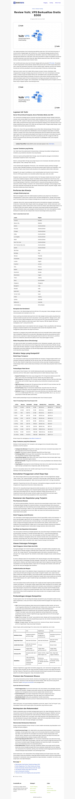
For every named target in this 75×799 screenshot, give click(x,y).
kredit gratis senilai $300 (28, 682)
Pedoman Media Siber (51, 790)
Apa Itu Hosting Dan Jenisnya (22, 771)
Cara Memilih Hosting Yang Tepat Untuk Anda (26, 769)
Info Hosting (32, 790)
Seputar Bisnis (33, 792)
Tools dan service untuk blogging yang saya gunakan (27, 772)
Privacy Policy (50, 788)
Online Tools (58, 2)
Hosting (51, 2)
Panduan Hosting (39, 8)
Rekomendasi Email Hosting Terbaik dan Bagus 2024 (27, 764)
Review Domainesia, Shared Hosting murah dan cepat (27, 767)
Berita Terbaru (33, 788)
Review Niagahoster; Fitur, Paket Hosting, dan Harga (27, 766)
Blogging (45, 2)
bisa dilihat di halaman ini (35, 438)
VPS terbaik (51, 63)
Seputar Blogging (33, 786)
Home (33, 8)
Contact (48, 792)
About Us (49, 786)
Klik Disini (51, 143)
